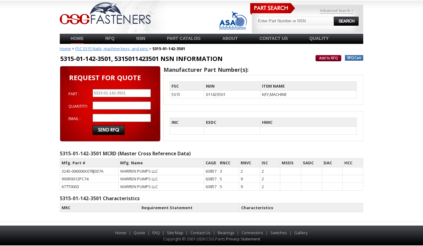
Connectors (252, 232)
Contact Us (200, 232)
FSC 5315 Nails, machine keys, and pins (112, 48)
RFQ (110, 38)
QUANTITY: (78, 106)
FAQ (156, 232)
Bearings (226, 232)
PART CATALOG (184, 38)
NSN (140, 38)
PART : (73, 94)
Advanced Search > (336, 10)
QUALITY (319, 38)
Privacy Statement (243, 239)
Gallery (301, 232)
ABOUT (230, 38)
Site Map (175, 232)
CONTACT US (273, 38)
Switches (278, 232)
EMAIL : (74, 118)
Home (77, 38)
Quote (139, 232)
